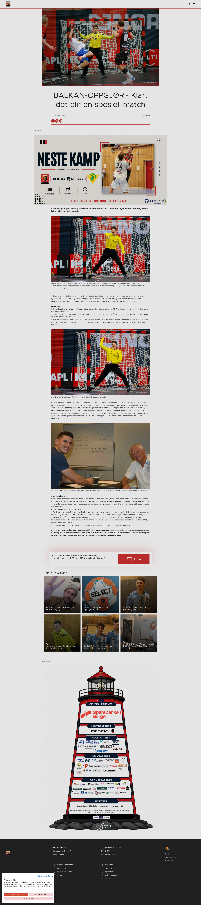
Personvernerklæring (45, 876)
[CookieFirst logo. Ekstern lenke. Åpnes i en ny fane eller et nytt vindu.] (4, 878)
